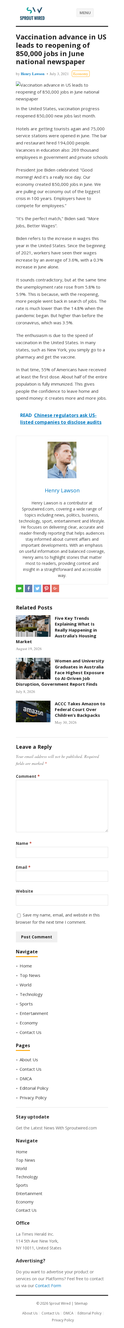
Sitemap (81, 1303)
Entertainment (34, 1013)
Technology (31, 994)
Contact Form (48, 1285)
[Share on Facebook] (28, 588)
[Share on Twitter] (37, 588)
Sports (26, 1004)
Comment (28, 776)
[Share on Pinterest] (46, 588)
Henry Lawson (32, 73)
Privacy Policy (33, 1097)
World (25, 985)
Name (24, 843)
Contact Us (31, 1032)
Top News (30, 975)
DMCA (26, 1078)
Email (23, 867)
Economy (80, 73)
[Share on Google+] (55, 588)
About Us (29, 1059)
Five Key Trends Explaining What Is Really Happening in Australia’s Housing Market (56, 629)
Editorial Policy (34, 1088)
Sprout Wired (60, 1303)
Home (26, 966)
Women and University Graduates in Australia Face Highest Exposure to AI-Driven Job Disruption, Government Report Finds (60, 672)
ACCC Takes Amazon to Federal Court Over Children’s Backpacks (80, 709)
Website (24, 891)
